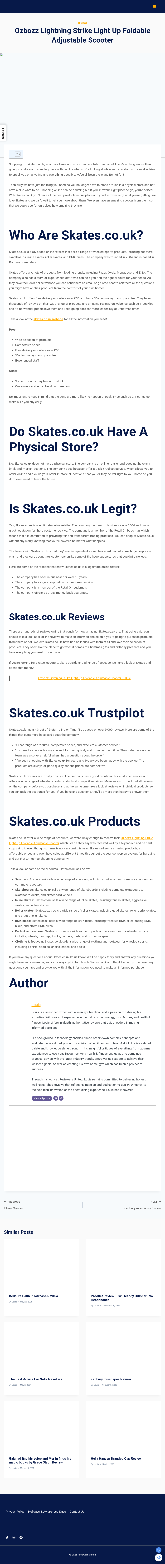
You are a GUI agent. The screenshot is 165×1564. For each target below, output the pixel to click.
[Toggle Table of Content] (16, 154)
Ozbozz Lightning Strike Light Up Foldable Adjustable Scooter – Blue (84, 678)
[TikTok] (7, 1537)
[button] (3, 133)
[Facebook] (21, 1537)
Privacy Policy (15, 1511)
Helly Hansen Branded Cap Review (116, 1458)
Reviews (82, 23)
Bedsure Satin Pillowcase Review (33, 1296)
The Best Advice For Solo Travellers (35, 1379)
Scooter (54, 843)
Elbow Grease (13, 1205)
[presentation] (41, 1264)
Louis (36, 1005)
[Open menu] (154, 6)
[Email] (55, 1098)
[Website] (61, 1098)
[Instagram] (14, 1537)
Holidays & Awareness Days (47, 1511)
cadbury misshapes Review (142, 1205)
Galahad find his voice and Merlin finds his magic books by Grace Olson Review (40, 1460)
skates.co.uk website (48, 319)
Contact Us (77, 1511)
